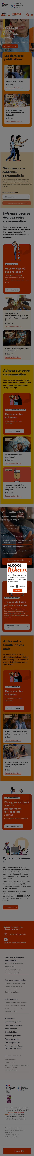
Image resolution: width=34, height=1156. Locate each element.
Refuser (12, 586)
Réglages (22, 586)
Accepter (17, 590)
